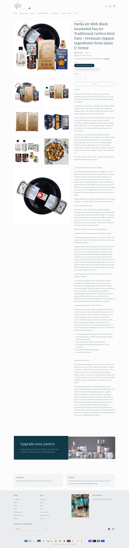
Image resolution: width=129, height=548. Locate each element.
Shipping (76, 55)
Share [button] (78, 89)
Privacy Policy (18, 512)
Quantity (76, 73)
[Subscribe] (45, 529)
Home (16, 505)
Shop (15, 509)
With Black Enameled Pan (84, 65)
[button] (32, 13)
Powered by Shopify (70, 544)
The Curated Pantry (61, 544)
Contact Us (17, 499)
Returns (16, 518)
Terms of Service (19, 515)
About (15, 502)
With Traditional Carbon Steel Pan (87, 69)
